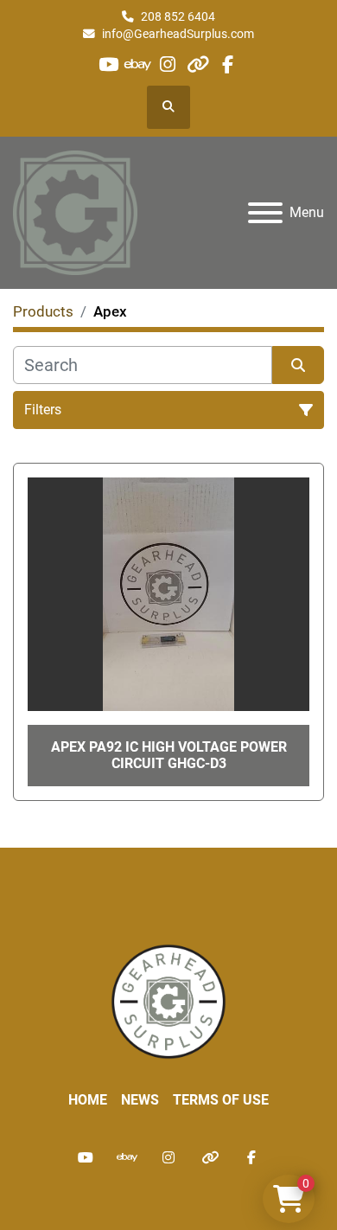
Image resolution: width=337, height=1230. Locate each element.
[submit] (298, 365)
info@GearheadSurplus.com (178, 34)
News (140, 1100)
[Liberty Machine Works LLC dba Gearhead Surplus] (168, 1000)
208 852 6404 (178, 16)
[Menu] (265, 212)
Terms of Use (221, 1100)
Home (87, 1100)
